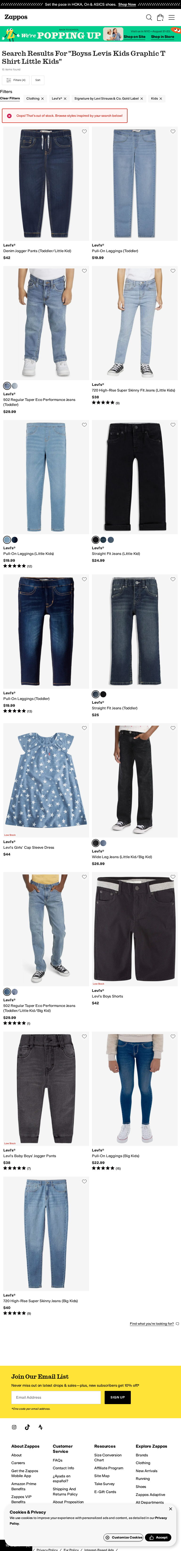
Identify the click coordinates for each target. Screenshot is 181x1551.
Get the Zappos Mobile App (24, 1473)
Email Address (28, 1397)
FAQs (57, 1460)
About (16, 1455)
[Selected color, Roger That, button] (7, 540)
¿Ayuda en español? (61, 1478)
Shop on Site (134, 36)
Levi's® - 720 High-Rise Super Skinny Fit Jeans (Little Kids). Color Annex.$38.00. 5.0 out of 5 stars (135, 340)
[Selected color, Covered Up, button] (95, 694)
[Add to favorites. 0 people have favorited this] (84, 131)
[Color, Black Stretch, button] (103, 694)
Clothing (33, 99)
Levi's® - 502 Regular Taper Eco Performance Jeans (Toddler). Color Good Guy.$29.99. (46, 340)
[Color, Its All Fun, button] (103, 843)
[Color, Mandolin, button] (14, 540)
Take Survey (104, 1484)
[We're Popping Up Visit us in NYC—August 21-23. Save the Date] (90, 34)
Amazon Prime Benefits (23, 1486)
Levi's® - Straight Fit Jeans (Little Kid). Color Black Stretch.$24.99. (135, 494)
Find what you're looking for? (152, 1324)
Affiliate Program (108, 1468)
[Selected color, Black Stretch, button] (95, 540)
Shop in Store (162, 36)
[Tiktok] (27, 1427)
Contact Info (63, 1468)
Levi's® (57, 99)
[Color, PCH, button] (111, 540)
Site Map (102, 1476)
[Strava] (40, 1427)
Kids (154, 99)
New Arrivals (146, 1471)
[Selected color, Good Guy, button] (7, 386)
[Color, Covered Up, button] (103, 540)
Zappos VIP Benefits (21, 1499)
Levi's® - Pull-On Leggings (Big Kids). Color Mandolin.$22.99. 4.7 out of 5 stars (135, 1101)
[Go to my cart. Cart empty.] (160, 17)
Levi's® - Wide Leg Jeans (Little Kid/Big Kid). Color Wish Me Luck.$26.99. (135, 794)
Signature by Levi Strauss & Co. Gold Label (106, 99)
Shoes (141, 1486)
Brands (142, 1455)
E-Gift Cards (105, 1492)
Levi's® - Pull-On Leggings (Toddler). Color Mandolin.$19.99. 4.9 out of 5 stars (46, 646)
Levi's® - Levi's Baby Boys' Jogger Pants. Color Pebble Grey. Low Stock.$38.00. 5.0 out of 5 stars (46, 1101)
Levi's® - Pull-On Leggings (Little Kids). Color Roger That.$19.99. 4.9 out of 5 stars (46, 494)
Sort (38, 80)
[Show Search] (149, 17)
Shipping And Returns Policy (65, 1491)
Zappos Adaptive (150, 1494)
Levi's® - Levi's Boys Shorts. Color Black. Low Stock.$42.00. (135, 949)
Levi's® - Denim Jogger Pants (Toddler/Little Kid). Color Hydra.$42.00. (46, 193)
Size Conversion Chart (108, 1457)
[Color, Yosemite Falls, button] (14, 386)
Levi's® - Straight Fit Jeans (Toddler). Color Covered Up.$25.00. (135, 646)
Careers (18, 1463)
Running (143, 1478)
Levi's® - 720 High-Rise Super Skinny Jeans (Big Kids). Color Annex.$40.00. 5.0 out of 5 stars (46, 1246)
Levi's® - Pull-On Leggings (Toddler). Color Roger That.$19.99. (135, 193)
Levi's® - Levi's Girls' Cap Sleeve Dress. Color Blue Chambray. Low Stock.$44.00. (46, 794)
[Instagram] (14, 1427)
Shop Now (127, 4)
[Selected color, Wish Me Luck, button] (95, 843)
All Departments (150, 1502)
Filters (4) (19, 80)
